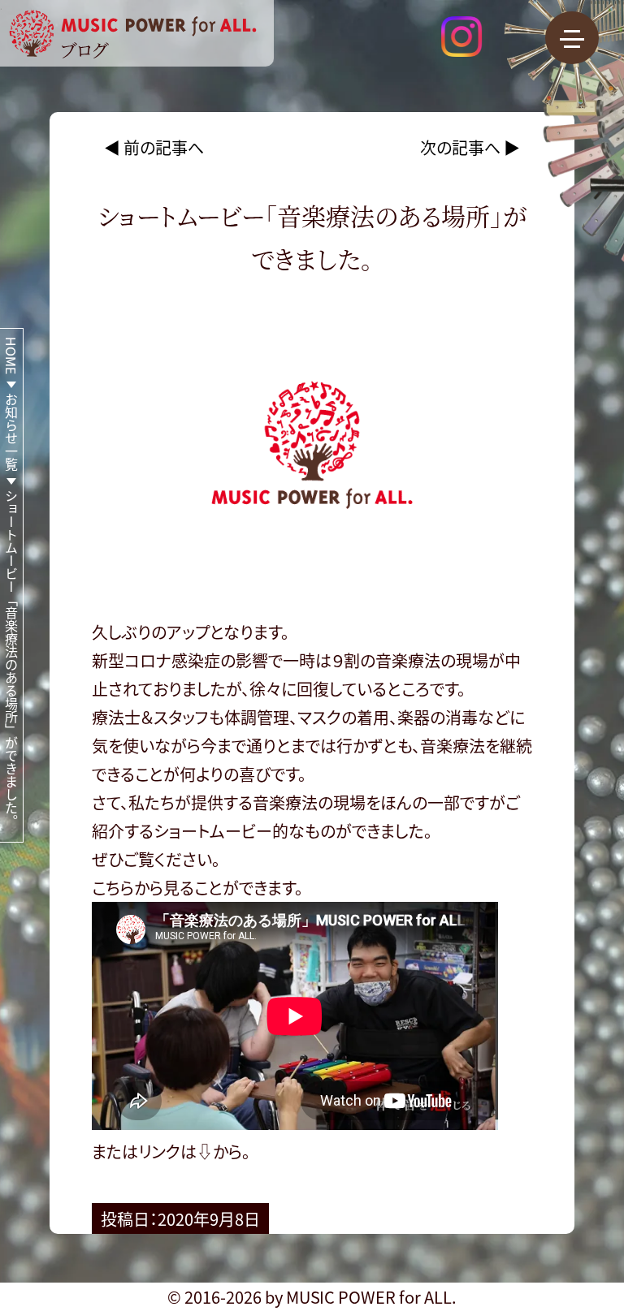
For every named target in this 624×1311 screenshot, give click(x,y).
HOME (11, 355)
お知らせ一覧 (11, 432)
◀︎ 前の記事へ (154, 147)
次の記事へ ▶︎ (470, 147)
